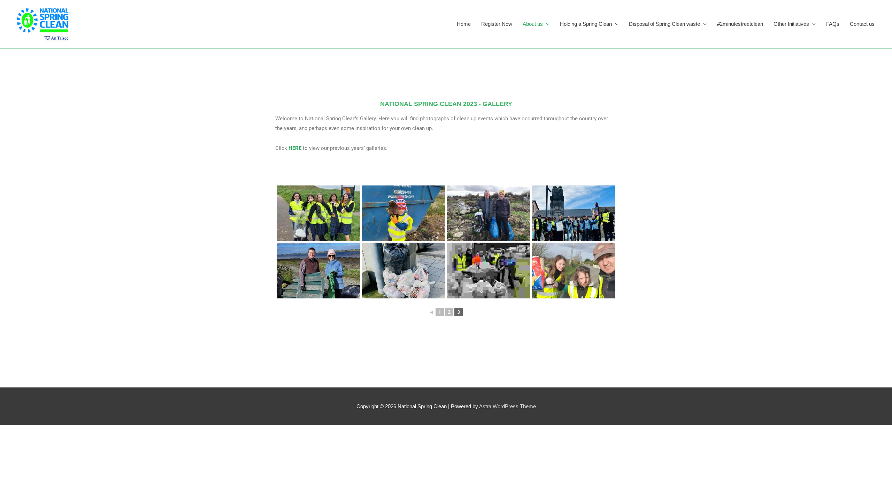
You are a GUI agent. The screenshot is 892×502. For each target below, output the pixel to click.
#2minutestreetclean (740, 24)
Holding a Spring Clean (586, 24)
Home (464, 24)
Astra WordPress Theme (507, 406)
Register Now (496, 24)
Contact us (862, 24)
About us (533, 24)
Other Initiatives (791, 24)
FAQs (832, 24)
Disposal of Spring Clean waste (664, 24)
